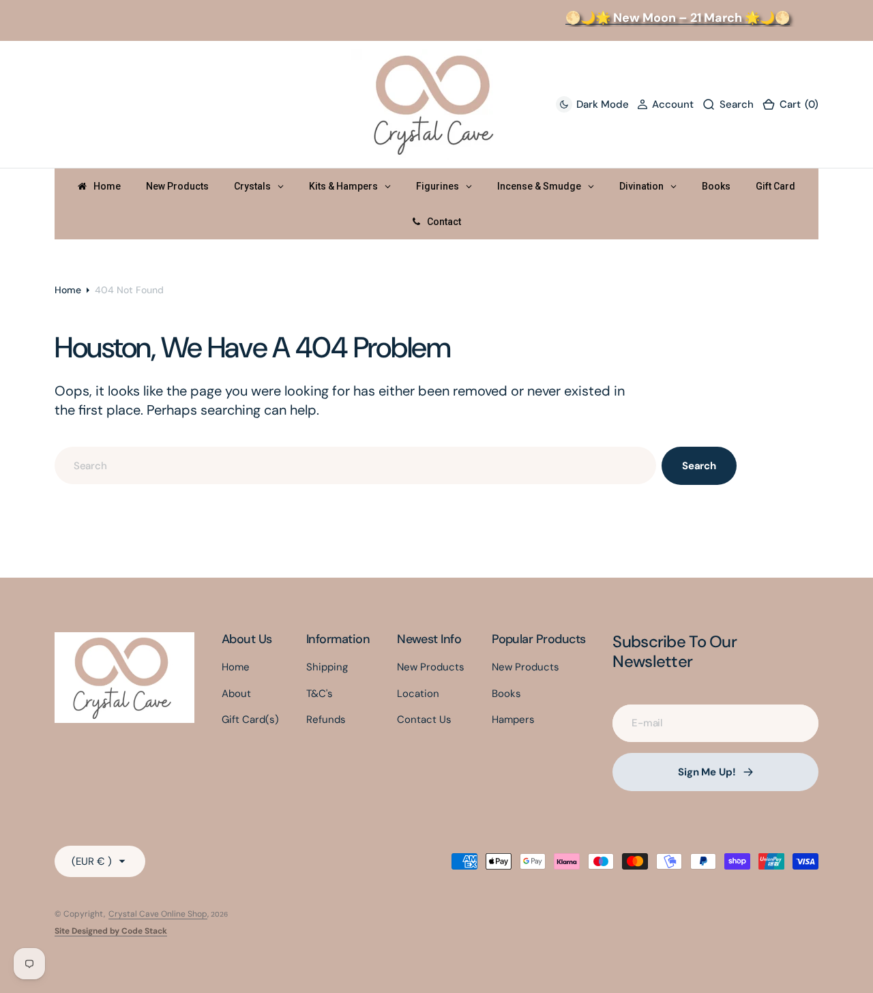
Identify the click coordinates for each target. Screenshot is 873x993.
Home (68, 290)
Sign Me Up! (706, 772)
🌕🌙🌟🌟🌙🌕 (671, 18)
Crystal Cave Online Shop (157, 913)
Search (699, 466)
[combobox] (355, 465)
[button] (665, 105)
